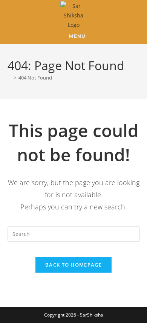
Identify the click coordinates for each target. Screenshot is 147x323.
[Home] (9, 77)
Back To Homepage (73, 264)
